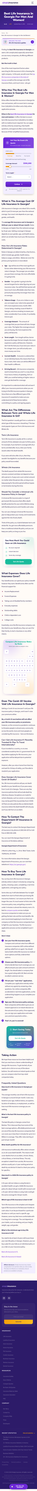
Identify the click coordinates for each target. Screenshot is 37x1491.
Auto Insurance (7, 1344)
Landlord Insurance (9, 1340)
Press (4, 1420)
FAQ (4, 1399)
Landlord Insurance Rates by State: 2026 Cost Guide (18, 1446)
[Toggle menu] (32, 3)
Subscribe (18, 1322)
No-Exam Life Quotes (9, 1387)
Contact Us (6, 1412)
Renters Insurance (8, 1362)
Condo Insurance (8, 1355)
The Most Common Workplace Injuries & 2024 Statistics (16, 1438)
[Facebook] (9, 1298)
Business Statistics (8, 1453)
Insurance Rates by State (10, 1391)
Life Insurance (7, 1336)
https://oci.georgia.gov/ (17, 864)
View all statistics (28, 1433)
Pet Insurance (7, 1351)
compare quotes (12, 910)
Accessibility (5, 1465)
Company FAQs (7, 1416)
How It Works (7, 1380)
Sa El (5, 24)
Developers (6, 1424)
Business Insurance (8, 1359)
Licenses (25, 1462)
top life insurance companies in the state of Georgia (18, 77)
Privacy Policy (5, 1462)
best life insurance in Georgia (21, 114)
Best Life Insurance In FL (10, 1252)
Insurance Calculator (9, 1395)
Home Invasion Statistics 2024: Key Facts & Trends (17, 1450)
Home (3, 33)
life (7, 33)
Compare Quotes (8, 1384)
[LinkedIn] (4, 1298)
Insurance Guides (8, 1376)
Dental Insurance (8, 1366)
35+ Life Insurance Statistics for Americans (15, 1457)
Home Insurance (8, 1348)
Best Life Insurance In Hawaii (11, 1257)
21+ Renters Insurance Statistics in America (15, 1443)
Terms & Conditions (16, 1462)
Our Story (6, 1409)
